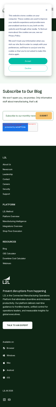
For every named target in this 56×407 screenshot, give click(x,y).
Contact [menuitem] (6, 179)
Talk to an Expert (17, 325)
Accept (28, 61)
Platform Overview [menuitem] (11, 216)
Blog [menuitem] (5, 248)
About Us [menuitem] (7, 164)
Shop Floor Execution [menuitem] (12, 231)
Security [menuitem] (6, 189)
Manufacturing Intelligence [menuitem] (14, 221)
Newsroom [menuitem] (7, 169)
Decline (28, 68)
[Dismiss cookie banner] (46, 10)
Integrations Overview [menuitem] (12, 226)
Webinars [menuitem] (7, 263)
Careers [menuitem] (6, 184)
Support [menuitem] (6, 194)
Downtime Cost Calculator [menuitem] (14, 258)
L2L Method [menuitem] (8, 211)
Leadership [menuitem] (8, 174)
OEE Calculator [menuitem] (9, 253)
